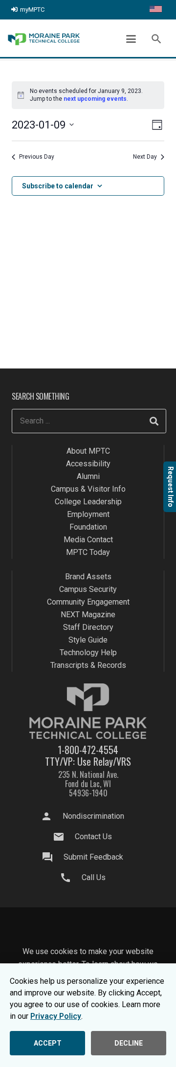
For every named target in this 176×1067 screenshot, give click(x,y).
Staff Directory (88, 627)
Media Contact (88, 539)
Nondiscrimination (93, 816)
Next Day (145, 156)
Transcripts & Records (88, 665)
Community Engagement (88, 602)
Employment (88, 514)
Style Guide (88, 639)
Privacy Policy (55, 1016)
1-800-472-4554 (88, 749)
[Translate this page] (155, 9)
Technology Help (88, 652)
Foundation (88, 527)
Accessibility (88, 463)
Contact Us (93, 836)
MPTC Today (88, 552)
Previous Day (36, 156)
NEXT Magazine (88, 614)
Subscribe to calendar (57, 186)
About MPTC (88, 451)
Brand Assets (88, 576)
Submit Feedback (93, 857)
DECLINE (128, 1043)
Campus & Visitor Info (88, 489)
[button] (131, 39)
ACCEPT (48, 1043)
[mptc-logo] (44, 39)
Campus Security (88, 589)
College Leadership (88, 501)
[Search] (154, 421)
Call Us (94, 877)
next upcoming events (95, 98)
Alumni (88, 476)
